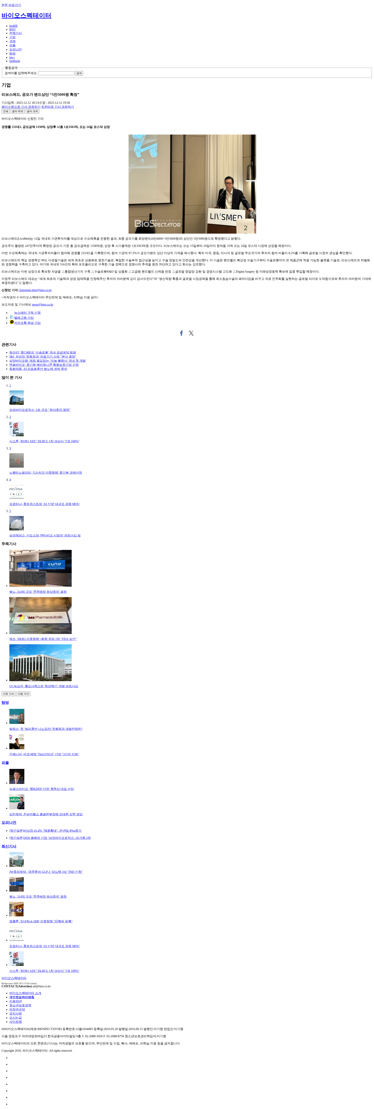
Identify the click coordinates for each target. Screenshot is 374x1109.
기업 (12, 37)
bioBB (13, 25)
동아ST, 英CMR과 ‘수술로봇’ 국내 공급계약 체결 (42, 352)
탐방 (12, 53)
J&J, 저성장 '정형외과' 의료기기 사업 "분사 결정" (42, 356)
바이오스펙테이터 (26, 15)
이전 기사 (8, 693)
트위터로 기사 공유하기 (191, 333)
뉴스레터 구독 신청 (27, 312)
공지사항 (15, 1013)
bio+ (12, 57)
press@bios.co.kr (42, 304)
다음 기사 (23, 693)
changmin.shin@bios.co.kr (35, 290)
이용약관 (15, 1001)
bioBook (14, 61)
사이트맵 (15, 1021)
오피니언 (15, 49)
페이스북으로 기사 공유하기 (181, 333)
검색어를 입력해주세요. (21, 73)
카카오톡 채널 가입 (27, 322)
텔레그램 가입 (24, 317)
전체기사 (15, 33)
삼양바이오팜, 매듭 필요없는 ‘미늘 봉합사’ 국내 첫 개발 (47, 360)
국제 (12, 41)
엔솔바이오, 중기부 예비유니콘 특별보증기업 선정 (44, 364)
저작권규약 (17, 1009)
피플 (12, 45)
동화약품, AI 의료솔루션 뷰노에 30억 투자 (38, 369)
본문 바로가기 (11, 5)
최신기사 (9, 846)
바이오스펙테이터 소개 (25, 993)
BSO (12, 29)
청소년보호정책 (20, 1005)
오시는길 (15, 1017)
